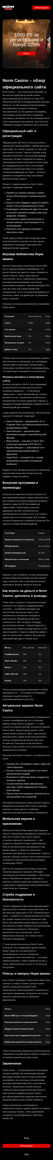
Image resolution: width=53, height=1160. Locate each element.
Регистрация (41, 8)
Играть (26, 53)
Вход (26, 1138)
